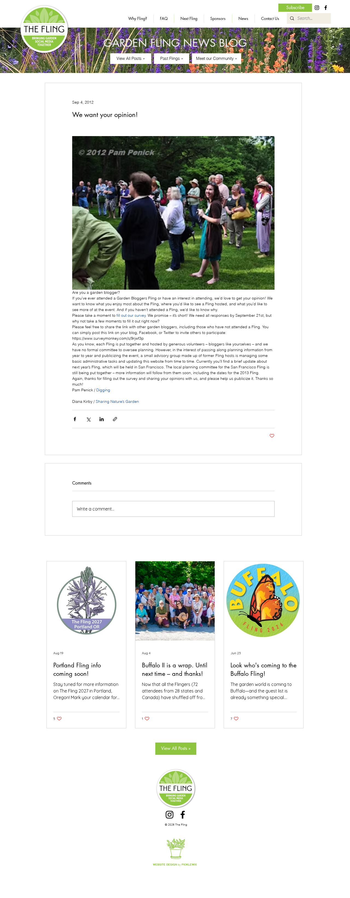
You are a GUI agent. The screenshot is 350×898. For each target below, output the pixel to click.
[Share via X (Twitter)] (88, 419)
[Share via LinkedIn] (101, 419)
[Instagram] (317, 8)
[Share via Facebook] (74, 419)
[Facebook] (326, 8)
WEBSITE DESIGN (165, 864)
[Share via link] (115, 419)
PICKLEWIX (189, 864)
